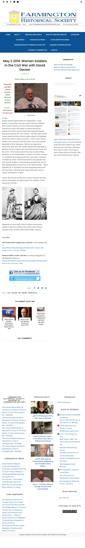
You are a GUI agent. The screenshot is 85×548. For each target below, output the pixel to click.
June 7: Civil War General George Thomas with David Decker (43, 486)
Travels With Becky (67, 456)
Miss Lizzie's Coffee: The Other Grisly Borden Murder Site (70, 441)
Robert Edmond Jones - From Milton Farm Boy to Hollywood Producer (43, 438)
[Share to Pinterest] (42, 288)
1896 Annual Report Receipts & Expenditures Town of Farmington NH (13, 441)
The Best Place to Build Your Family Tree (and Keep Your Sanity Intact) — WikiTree (12, 512)
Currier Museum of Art (68, 426)
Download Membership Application (67, 70)
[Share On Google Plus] (46, 288)
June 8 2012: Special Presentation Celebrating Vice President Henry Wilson (43, 462)
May (19, 293)
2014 (8, 293)
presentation (32, 293)
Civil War (14, 293)
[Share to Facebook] (34, 288)
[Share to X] (38, 288)
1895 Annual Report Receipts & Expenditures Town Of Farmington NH (13, 448)
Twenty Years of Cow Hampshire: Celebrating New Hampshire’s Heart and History (14, 520)
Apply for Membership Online (65, 67)
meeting (24, 293)
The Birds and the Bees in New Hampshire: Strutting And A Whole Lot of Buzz (13, 528)
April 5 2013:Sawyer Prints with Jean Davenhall (43, 417)
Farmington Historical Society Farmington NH (37, 534)
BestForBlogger (62, 534)
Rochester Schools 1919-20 (69, 452)
